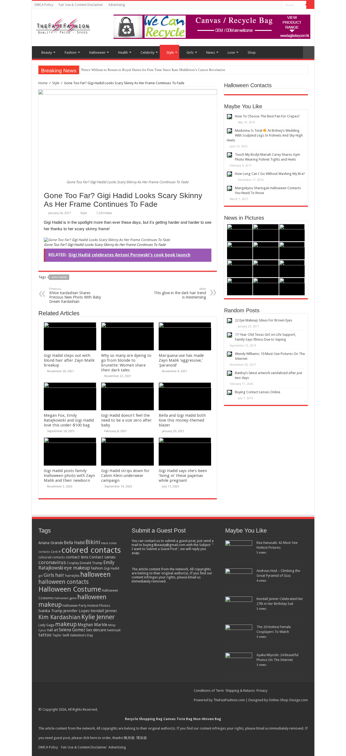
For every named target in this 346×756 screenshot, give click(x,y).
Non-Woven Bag (207, 719)
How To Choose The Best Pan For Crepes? (267, 116)
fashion (97, 568)
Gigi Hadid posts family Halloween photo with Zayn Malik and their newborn (69, 475)
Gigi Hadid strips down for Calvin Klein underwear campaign (125, 475)
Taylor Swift (60, 635)
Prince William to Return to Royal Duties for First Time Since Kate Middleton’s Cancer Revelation (153, 70)
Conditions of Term (209, 691)
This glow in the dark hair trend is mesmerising (180, 293)
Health (123, 52)
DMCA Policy (44, 5)
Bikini (92, 542)
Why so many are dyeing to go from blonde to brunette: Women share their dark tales (126, 362)
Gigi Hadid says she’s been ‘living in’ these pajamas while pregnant (183, 475)
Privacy (262, 691)
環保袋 (141, 738)
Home (43, 83)
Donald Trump (91, 563)
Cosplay (73, 563)
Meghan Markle (92, 624)
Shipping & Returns (240, 691)
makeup (66, 624)
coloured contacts (51, 557)
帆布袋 (129, 738)
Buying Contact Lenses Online (257, 392)
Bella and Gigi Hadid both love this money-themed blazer (182, 420)
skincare (99, 630)
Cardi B (56, 552)
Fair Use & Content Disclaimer (81, 5)
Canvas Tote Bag (177, 719)
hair (59, 575)
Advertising (116, 5)
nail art (52, 630)
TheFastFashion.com (229, 700)
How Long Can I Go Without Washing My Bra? (270, 174)
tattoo (44, 635)
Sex (89, 630)
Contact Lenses (102, 557)
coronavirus (52, 562)
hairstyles (72, 576)
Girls (190, 52)
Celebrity (147, 52)
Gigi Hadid (59, 277)
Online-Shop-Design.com (288, 700)
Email (260, 728)
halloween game (65, 598)
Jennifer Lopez (76, 610)
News (210, 52)
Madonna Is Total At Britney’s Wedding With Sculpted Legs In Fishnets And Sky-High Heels (265, 135)
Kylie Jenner (98, 617)
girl (40, 576)
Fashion (70, 52)
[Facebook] (278, 5)
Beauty (46, 52)
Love (231, 52)
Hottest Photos (98, 606)
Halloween (97, 52)
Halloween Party (74, 606)
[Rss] (273, 5)
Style (170, 52)
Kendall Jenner (104, 610)
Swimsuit (114, 630)
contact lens (77, 557)
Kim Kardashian (59, 617)
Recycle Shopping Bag (144, 719)
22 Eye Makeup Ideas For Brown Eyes (263, 320)
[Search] (310, 5)
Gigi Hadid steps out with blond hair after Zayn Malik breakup (69, 360)
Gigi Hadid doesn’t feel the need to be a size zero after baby (126, 420)
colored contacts (91, 550)
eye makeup (77, 568)
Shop (252, 52)
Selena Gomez (72, 630)
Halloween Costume (69, 589)
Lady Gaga (46, 625)
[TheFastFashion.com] (63, 26)
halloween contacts (63, 581)
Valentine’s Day (81, 635)
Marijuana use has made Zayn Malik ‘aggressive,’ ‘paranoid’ (181, 360)
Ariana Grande (50, 543)
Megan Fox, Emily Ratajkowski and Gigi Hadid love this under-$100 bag (69, 420)
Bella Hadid (74, 542)
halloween (95, 574)
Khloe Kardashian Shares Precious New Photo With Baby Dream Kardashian (75, 295)
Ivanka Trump (50, 611)
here (93, 738)
